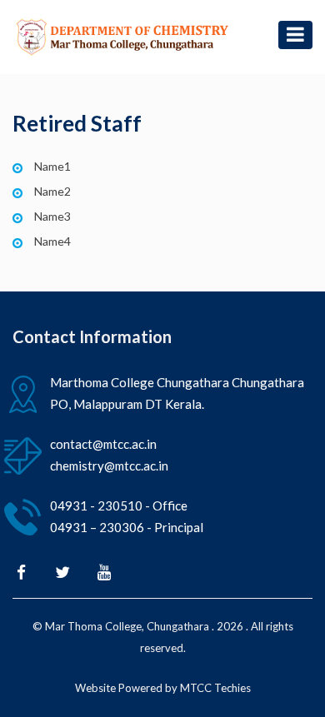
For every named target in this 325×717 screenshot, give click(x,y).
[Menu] (295, 35)
